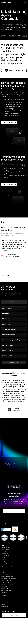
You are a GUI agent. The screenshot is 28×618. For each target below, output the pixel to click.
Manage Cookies (5, 606)
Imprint (3, 604)
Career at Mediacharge (6, 598)
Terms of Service (5, 600)
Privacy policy (4, 602)
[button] (25, 2)
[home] (6, 2)
